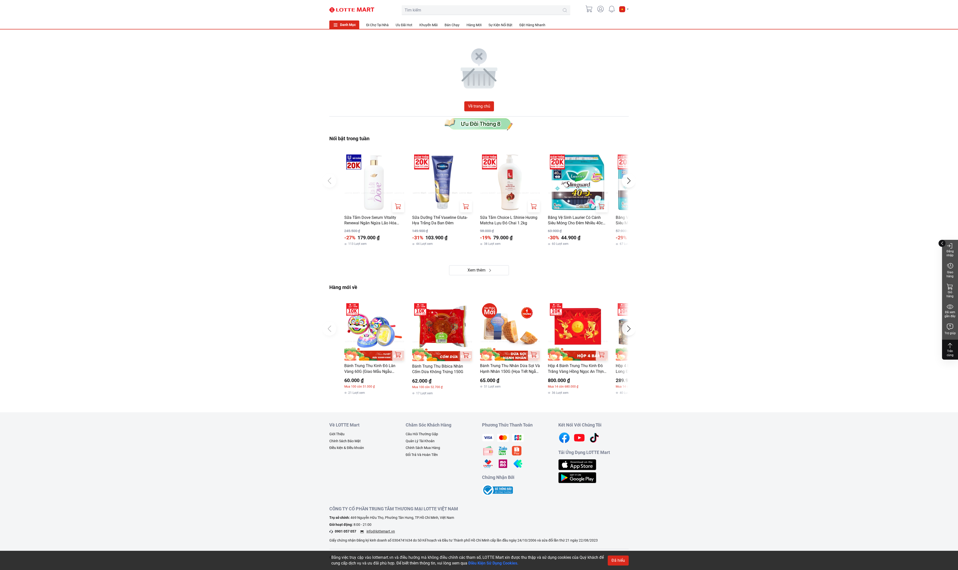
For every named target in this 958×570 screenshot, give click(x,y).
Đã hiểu (618, 560)
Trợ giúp (950, 333)
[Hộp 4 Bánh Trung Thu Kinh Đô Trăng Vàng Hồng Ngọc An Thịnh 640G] (578, 331)
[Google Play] (577, 477)
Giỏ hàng (950, 294)
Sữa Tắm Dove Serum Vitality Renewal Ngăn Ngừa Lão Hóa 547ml (370, 220)
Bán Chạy (452, 25)
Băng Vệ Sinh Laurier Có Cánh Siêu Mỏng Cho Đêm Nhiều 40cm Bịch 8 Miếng (577, 220)
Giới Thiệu (337, 434)
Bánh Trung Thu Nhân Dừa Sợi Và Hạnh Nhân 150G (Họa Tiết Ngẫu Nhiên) (510, 368)
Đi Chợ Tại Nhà (377, 25)
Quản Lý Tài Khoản (420, 441)
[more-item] (626, 25)
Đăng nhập (950, 253)
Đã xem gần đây (950, 314)
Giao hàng (950, 274)
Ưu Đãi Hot (404, 25)
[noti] (611, 9)
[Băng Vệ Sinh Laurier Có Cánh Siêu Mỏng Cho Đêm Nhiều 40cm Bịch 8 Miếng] (578, 182)
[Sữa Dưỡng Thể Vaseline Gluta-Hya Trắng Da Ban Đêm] (442, 182)
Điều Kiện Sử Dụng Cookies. (493, 563)
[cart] (589, 9)
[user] (600, 9)
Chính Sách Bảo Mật (345, 441)
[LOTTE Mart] (351, 10)
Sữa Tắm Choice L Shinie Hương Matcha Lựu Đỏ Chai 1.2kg (508, 220)
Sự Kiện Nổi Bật (500, 25)
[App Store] (577, 464)
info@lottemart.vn (380, 531)
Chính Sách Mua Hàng (423, 448)
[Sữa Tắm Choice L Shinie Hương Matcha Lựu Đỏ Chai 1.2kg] (510, 182)
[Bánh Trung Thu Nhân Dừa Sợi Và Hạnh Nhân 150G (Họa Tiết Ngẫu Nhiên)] (510, 331)
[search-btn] (565, 10)
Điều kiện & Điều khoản (346, 448)
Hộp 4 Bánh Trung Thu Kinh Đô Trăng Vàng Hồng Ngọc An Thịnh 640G (577, 368)
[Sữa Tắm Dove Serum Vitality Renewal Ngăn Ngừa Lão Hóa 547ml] (374, 182)
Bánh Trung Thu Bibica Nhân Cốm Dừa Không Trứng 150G (437, 369)
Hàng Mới (474, 25)
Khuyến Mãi (428, 25)
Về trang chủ (479, 106)
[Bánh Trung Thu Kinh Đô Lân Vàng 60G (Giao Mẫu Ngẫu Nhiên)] (374, 331)
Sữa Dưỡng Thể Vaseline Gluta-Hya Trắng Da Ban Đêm (440, 220)
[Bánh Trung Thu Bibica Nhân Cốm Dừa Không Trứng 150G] (442, 331)
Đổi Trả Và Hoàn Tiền (422, 455)
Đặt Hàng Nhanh (532, 25)
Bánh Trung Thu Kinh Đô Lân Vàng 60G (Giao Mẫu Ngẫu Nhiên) (369, 368)
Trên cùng (950, 353)
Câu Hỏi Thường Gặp (422, 434)
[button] (624, 9)
